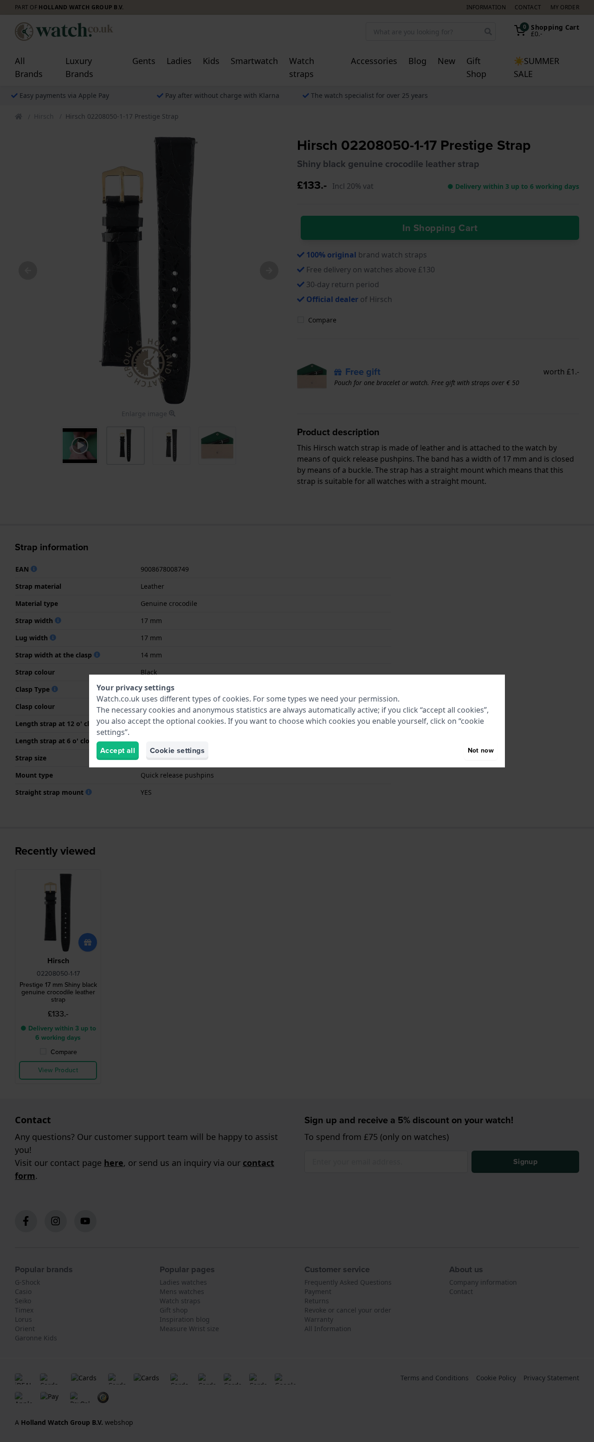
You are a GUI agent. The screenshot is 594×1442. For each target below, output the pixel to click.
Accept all (117, 750)
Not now (481, 750)
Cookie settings (177, 750)
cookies (235, 699)
